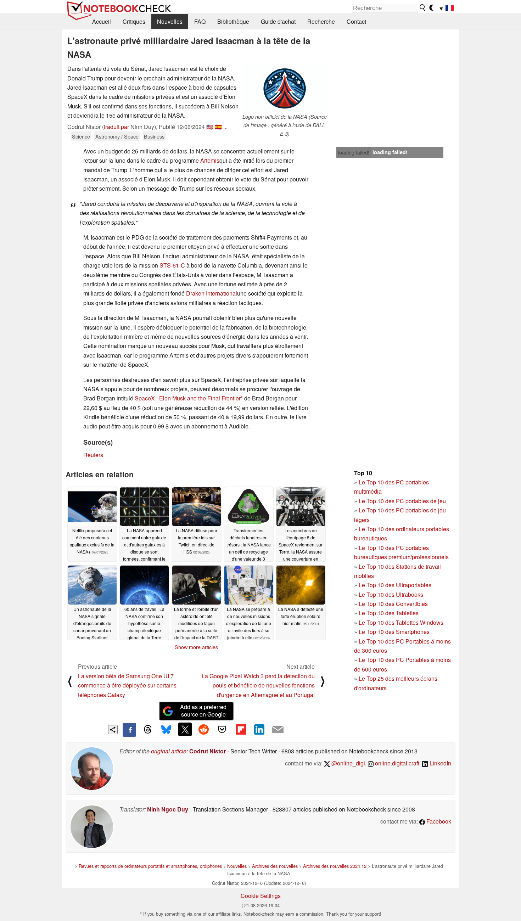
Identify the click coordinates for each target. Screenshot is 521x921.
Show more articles (196, 647)
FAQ (200, 21)
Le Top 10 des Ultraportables (395, 585)
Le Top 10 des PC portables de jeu (402, 501)
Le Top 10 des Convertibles (393, 604)
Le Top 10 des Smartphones (394, 632)
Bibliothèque (233, 21)
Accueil (101, 21)
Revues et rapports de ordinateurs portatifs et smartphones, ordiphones (150, 866)
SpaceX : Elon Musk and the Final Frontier (188, 398)
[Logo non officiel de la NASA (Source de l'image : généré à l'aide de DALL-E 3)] (284, 88)
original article (168, 751)
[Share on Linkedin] (259, 729)
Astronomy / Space (117, 136)
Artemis (209, 160)
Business (154, 136)
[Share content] (113, 730)
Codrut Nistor (207, 751)
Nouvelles (170, 21)
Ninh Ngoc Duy (167, 809)
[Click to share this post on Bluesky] (166, 729)
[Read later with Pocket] (222, 729)
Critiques (134, 21)
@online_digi (347, 763)
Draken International (211, 293)
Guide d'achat (278, 21)
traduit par (116, 127)
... (225, 127)
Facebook (438, 821)
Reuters (93, 455)
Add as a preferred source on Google (203, 710)
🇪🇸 (218, 127)
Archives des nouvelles (275, 866)
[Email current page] (278, 729)
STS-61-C (172, 265)
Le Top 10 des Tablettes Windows (401, 622)
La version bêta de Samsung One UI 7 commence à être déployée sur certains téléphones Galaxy (127, 685)
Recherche (321, 21)
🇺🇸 (209, 127)
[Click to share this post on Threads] (148, 729)
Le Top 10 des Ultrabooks (391, 594)
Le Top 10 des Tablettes (389, 613)
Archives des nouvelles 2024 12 (334, 866)
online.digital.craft (396, 763)
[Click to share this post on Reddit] (203, 729)
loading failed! (353, 152)
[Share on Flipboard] (240, 729)
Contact (356, 21)
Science (81, 136)
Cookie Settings (261, 896)
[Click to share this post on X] (185, 729)
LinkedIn (439, 763)
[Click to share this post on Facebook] (129, 729)
